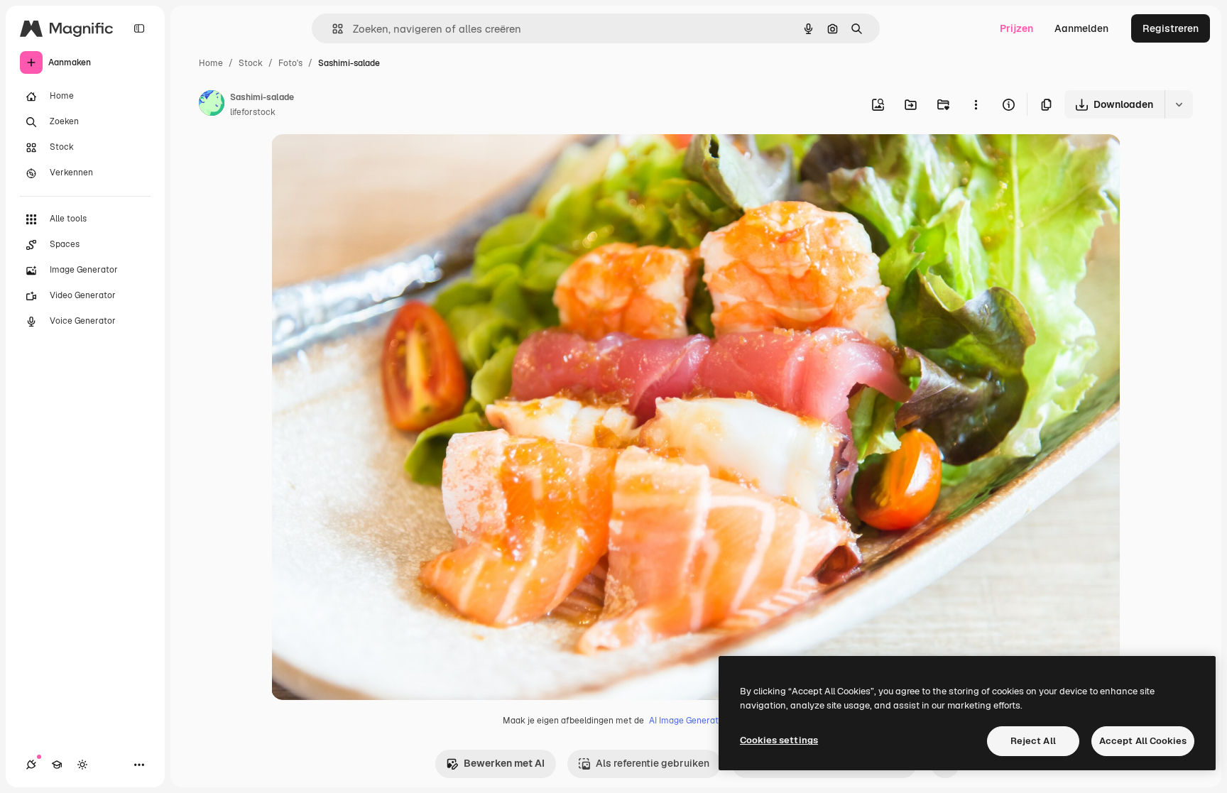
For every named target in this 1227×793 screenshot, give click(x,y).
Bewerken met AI (504, 763)
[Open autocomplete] (331, 28)
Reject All (1033, 741)
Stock (251, 63)
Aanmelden (1081, 28)
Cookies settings (779, 740)
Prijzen (1016, 28)
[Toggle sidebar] (139, 28)
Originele (364, 161)
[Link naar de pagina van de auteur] (211, 105)
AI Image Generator (688, 720)
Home (211, 63)
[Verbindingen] (31, 764)
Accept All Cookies (1143, 741)
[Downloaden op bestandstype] (1179, 104)
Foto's (290, 63)
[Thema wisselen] (82, 764)
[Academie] (56, 764)
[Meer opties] (975, 104)
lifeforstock (253, 112)
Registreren (1171, 28)
